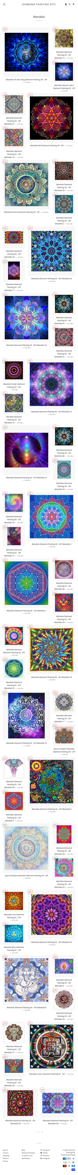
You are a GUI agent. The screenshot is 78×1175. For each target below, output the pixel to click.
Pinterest (45, 1156)
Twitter (45, 1153)
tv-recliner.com (27, 1156)
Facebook (46, 1150)
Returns (6, 1158)
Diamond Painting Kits (39, 4)
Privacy (5, 1161)
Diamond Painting (28, 1153)
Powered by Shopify (68, 1155)
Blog (23, 1150)
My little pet (26, 1158)
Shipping (6, 1156)
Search (5, 1150)
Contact (5, 1153)
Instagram (46, 1158)
